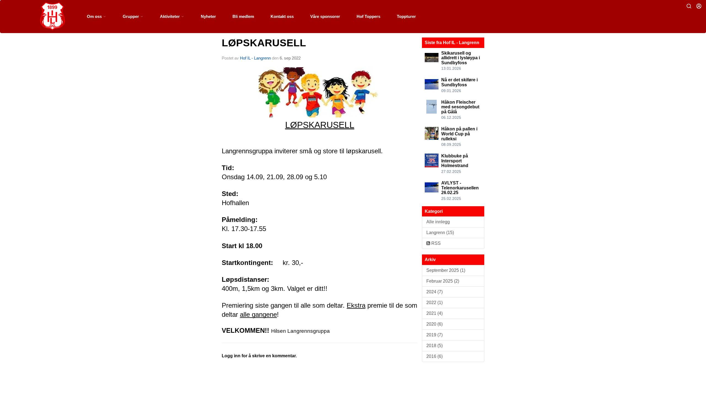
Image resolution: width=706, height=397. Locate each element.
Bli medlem (243, 16)
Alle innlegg (438, 221)
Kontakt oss (282, 16)
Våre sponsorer (325, 16)
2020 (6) (434, 324)
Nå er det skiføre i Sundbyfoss (459, 82)
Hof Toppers (368, 16)
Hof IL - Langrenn (255, 58)
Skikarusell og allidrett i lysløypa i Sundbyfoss (460, 58)
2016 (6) (434, 356)
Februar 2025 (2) (442, 281)
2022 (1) (434, 302)
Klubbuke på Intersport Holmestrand (454, 161)
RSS (435, 243)
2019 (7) (434, 334)
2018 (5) (434, 345)
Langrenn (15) (440, 232)
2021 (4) (434, 313)
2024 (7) (434, 291)
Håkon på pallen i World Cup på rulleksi (459, 134)
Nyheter (208, 16)
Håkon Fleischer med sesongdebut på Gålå (460, 107)
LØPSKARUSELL (264, 43)
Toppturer (406, 16)
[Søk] (689, 6)
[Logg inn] (699, 6)
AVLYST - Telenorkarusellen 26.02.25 (460, 188)
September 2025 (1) (445, 270)
